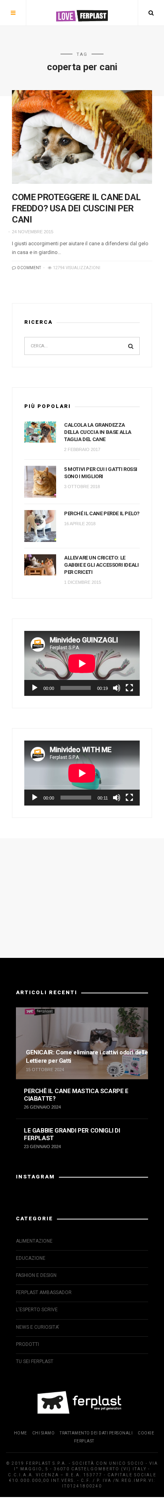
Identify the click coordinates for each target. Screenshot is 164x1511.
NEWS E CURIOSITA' (37, 1327)
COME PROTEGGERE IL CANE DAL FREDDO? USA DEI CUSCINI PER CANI (76, 208)
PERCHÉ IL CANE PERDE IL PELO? (101, 513)
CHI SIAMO (43, 1433)
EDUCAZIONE (30, 1258)
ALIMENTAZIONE (34, 1241)
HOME (20, 1433)
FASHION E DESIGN (36, 1275)
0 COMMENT (28, 268)
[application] (82, 663)
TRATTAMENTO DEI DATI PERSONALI (96, 1433)
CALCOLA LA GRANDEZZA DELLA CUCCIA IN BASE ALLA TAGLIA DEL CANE (97, 432)
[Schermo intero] (129, 688)
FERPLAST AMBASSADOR (44, 1292)
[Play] (35, 688)
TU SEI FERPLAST (34, 1361)
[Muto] (117, 688)
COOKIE (146, 1433)
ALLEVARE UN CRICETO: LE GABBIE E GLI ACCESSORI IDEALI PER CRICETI (101, 565)
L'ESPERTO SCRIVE (37, 1309)
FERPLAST (84, 1441)
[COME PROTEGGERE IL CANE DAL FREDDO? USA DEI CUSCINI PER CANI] (82, 137)
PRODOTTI (27, 1344)
